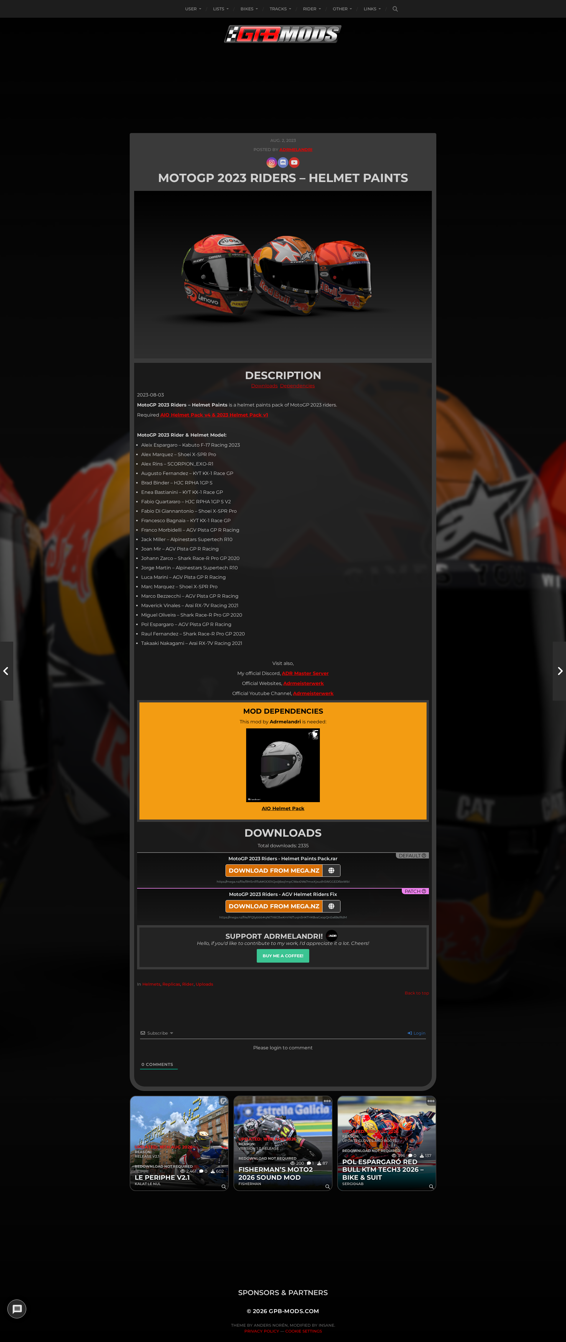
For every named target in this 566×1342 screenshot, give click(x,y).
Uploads (204, 984)
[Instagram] (271, 162)
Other (340, 9)
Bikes (247, 9)
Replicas (171, 984)
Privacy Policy (261, 1331)
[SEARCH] (395, 9)
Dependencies (297, 386)
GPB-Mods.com (294, 1311)
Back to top (417, 993)
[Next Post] (559, 671)
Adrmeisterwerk (303, 683)
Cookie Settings (303, 1331)
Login (418, 1033)
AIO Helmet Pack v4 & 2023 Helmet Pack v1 (214, 415)
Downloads (264, 386)
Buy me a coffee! (283, 955)
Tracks (278, 9)
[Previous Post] (6, 671)
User (191, 9)
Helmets (151, 984)
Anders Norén (271, 1325)
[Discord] (283, 162)
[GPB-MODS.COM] (283, 34)
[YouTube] (294, 162)
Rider (310, 9)
